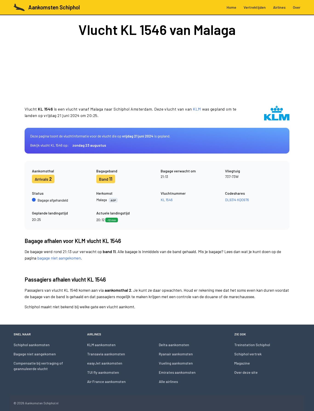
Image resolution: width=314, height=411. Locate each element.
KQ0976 (243, 199)
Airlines (279, 7)
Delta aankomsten (174, 344)
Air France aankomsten (106, 381)
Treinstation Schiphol (252, 344)
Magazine (242, 363)
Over (296, 7)
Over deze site (246, 372)
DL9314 (230, 199)
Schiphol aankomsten (32, 344)
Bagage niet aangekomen (35, 354)
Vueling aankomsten (176, 363)
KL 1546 (167, 199)
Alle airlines (168, 381)
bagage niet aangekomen (59, 257)
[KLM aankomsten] (276, 113)
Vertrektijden (255, 7)
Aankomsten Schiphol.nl (41, 403)
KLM (197, 108)
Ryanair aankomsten (176, 354)
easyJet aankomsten (104, 363)
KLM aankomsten (101, 344)
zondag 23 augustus (89, 145)
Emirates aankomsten (177, 372)
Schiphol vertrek (248, 354)
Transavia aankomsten (106, 354)
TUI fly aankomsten (103, 372)
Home (231, 7)
